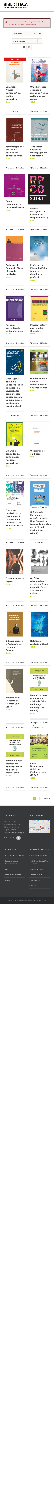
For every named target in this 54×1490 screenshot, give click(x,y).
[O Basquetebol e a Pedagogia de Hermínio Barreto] (15, 624)
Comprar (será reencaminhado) (35, 725)
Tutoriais (33, 886)
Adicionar (35, 111)
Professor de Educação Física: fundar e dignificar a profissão (39, 271)
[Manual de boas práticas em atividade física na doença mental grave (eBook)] (39, 679)
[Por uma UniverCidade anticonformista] (15, 308)
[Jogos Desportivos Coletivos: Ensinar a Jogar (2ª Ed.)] (39, 746)
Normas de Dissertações (39, 856)
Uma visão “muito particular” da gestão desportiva (13, 93)
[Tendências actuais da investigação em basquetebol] (39, 130)
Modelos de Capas (37, 869)
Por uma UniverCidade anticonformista (14, 328)
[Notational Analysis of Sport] (39, 624)
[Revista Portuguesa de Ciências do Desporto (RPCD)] (39, 189)
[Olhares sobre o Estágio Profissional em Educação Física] (39, 362)
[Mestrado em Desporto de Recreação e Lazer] (15, 681)
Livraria (7, 880)
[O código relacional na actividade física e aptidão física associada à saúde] (39, 561)
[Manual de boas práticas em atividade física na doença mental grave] (15, 745)
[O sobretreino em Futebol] (39, 434)
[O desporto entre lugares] (15, 561)
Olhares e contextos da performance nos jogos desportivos (13, 457)
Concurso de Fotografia (13, 875)
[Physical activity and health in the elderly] (39, 308)
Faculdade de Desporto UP (14, 856)
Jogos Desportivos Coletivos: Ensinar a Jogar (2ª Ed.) (38, 769)
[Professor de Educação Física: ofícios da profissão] (15, 248)
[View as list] (29, 47)
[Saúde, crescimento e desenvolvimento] (15, 185)
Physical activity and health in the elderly (38, 328)
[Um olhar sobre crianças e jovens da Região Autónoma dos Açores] (39, 70)
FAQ (6, 869)
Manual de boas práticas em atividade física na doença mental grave (14, 766)
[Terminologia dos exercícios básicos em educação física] (15, 130)
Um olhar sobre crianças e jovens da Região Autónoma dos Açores (39, 93)
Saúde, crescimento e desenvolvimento (15, 204)
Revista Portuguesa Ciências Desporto (11, 862)
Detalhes (16, 111)
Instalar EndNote (36, 875)
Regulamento (35, 880)
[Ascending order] (40, 33)
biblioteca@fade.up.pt (16, 833)
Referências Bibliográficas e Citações (39, 862)
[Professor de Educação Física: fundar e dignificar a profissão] (39, 248)
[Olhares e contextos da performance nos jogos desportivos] (15, 434)
